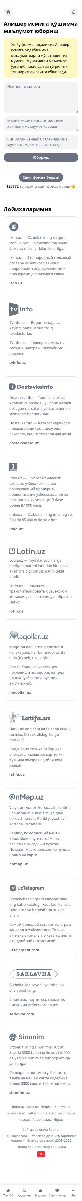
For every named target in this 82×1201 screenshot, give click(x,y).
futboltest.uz (42, 1119)
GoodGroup (41, 1147)
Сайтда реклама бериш (41, 1129)
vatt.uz (33, 1113)
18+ (41, 1154)
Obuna (21, 1147)
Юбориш (41, 157)
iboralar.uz (48, 1113)
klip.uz (59, 1119)
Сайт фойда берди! (41, 177)
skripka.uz (48, 1107)
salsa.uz (32, 1107)
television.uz (16, 1113)
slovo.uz (64, 1107)
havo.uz (25, 1119)
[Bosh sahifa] (8, 11)
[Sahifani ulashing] (73, 11)
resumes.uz (66, 1113)
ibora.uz (18, 1107)
